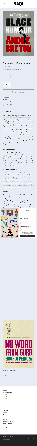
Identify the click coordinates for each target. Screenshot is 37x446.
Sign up (27, 235)
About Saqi (5, 390)
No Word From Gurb (9, 370)
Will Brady (31, 438)
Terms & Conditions (7, 423)
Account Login (6, 419)
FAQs (4, 414)
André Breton (7, 67)
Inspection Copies (7, 408)
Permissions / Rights (8, 406)
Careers (5, 394)
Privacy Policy (6, 425)
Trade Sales (5, 410)
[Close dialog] (35, 209)
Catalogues (5, 412)
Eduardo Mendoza (8, 373)
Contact (5, 396)
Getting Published (7, 392)
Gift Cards (5, 401)
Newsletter (5, 398)
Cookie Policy (6, 428)
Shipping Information (8, 421)
